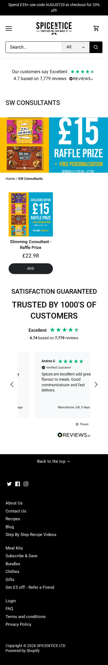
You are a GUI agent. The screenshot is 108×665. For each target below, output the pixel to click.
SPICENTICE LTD (51, 645)
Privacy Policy (18, 624)
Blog (10, 526)
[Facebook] (17, 484)
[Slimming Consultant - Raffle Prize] (31, 214)
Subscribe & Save (21, 555)
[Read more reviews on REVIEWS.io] (74, 435)
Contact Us (16, 511)
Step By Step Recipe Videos (31, 534)
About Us (14, 503)
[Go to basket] (96, 28)
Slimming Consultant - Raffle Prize (31, 244)
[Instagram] (26, 484)
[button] (12, 384)
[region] (54, 384)
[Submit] (95, 47)
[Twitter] (9, 484)
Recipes (13, 518)
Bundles (13, 563)
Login (11, 600)
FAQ (9, 608)
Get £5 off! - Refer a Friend (30, 587)
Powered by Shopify (23, 650)
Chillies (12, 571)
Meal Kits (14, 548)
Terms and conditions (26, 616)
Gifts (10, 579)
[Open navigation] (9, 28)
